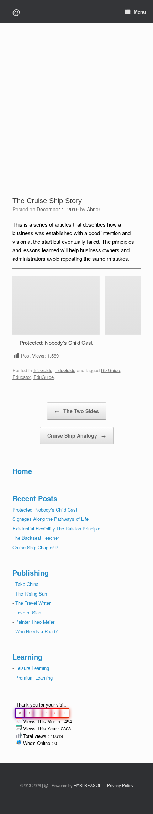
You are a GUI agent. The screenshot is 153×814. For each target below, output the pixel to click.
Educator (21, 377)
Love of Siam (29, 612)
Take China (26, 584)
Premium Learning (33, 677)
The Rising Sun (31, 593)
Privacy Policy (120, 785)
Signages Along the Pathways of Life (50, 519)
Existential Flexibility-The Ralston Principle (56, 528)
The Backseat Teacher (35, 537)
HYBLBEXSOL (87, 785)
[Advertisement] (76, 115)
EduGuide (65, 370)
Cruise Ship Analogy (76, 435)
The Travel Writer (33, 602)
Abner (93, 209)
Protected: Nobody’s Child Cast (56, 342)
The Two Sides (76, 410)
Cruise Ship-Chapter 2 (35, 547)
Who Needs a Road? (36, 631)
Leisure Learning (32, 668)
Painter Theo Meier (34, 621)
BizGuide (42, 370)
